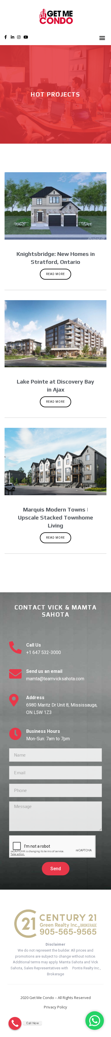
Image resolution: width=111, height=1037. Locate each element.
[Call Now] (15, 1023)
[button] (102, 37)
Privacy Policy (55, 1007)
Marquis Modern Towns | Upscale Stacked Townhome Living (55, 517)
